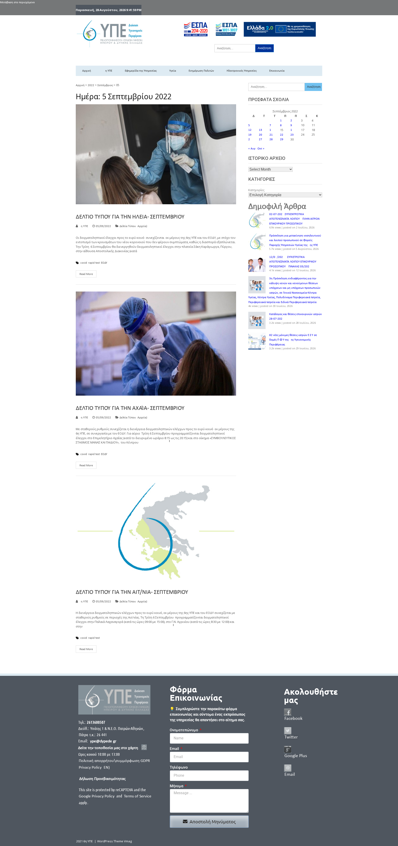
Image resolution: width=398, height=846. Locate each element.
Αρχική (86, 70)
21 (271, 134)
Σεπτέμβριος (105, 85)
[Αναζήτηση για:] (234, 48)
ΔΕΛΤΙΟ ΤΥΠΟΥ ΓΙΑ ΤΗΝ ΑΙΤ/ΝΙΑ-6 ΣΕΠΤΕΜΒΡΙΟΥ (132, 592)
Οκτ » (261, 148)
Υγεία (172, 70)
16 (292, 129)
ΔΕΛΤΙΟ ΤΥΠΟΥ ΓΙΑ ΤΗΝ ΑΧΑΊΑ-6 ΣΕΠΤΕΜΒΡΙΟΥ (130, 408)
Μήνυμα (177, 786)
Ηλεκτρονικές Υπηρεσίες (242, 70)
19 (250, 134)
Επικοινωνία (276, 70)
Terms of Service (137, 796)
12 (250, 129)
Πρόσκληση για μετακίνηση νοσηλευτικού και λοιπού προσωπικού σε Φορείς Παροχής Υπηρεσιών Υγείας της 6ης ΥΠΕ (295, 240)
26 (250, 139)
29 (281, 139)
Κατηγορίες (256, 190)
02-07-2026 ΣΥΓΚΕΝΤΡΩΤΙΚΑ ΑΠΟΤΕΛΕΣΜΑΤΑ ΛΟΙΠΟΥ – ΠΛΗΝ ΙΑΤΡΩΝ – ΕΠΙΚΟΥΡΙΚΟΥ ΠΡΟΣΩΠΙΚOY (295, 219)
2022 (91, 85)
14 (271, 129)
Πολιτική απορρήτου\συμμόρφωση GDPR (114, 761)
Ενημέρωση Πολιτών (201, 70)
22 (281, 134)
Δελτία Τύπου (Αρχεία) (133, 226)
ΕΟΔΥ (104, 263)
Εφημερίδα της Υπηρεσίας (141, 70)
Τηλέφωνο (179, 767)
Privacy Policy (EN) (94, 767)
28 (271, 139)
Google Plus (295, 756)
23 (292, 134)
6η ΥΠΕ (108, 70)
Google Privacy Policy (97, 796)
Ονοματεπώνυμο (184, 730)
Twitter (291, 737)
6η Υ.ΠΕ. (84, 226)
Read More (86, 274)
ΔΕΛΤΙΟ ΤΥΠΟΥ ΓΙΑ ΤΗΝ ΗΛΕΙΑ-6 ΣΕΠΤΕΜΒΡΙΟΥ (130, 217)
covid (83, 263)
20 (260, 134)
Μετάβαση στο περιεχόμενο (17, 2)
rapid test (94, 263)
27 (260, 139)
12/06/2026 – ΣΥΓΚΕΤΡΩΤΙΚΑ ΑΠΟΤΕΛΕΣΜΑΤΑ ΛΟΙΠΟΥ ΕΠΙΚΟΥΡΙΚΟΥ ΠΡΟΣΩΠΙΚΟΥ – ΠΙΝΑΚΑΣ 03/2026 (292, 262)
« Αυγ (251, 148)
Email (175, 749)
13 (260, 129)
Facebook (293, 718)
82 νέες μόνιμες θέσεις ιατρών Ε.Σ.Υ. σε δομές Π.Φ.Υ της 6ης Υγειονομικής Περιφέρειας (293, 340)
